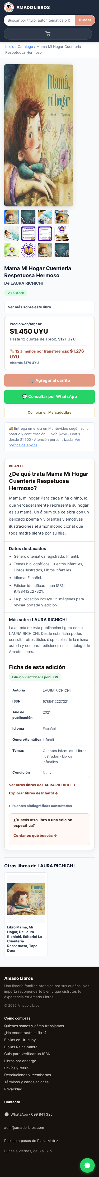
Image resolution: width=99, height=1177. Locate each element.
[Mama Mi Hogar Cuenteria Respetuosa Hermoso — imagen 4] (61, 217)
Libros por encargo (20, 1061)
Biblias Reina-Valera (20, 1047)
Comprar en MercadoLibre (50, 412)
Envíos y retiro (16, 1068)
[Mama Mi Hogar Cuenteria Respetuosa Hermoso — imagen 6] (28, 233)
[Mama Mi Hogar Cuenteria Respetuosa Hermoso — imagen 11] (44, 250)
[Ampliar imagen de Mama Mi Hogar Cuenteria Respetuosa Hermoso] (49, 135)
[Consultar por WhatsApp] (87, 1165)
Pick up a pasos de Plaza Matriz (31, 1141)
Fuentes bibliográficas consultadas (42, 806)
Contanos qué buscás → (35, 835)
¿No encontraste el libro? (25, 1033)
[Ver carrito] (48, 33)
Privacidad (13, 1089)
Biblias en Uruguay (20, 1040)
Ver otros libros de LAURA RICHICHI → (42, 785)
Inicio (9, 46)
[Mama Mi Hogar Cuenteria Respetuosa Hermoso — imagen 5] (11, 233)
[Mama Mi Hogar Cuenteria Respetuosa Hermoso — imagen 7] (44, 233)
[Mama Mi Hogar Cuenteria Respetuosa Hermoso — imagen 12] (61, 250)
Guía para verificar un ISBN (27, 1054)
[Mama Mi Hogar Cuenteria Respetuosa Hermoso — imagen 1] (11, 217)
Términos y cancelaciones (26, 1082)
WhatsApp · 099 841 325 (32, 1114)
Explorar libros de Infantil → (33, 793)
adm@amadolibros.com (24, 1127)
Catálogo (25, 46)
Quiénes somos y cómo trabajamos (34, 1026)
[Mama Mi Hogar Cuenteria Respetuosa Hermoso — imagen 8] (61, 233)
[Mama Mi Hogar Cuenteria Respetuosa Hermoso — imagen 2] (28, 217)
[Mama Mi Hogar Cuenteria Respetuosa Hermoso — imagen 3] (44, 217)
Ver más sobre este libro (29, 307)
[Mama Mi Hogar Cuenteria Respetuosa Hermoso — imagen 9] (11, 250)
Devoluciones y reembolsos (27, 1075)
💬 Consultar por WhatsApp (49, 396)
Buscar (85, 20)
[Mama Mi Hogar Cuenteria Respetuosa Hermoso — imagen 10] (28, 250)
